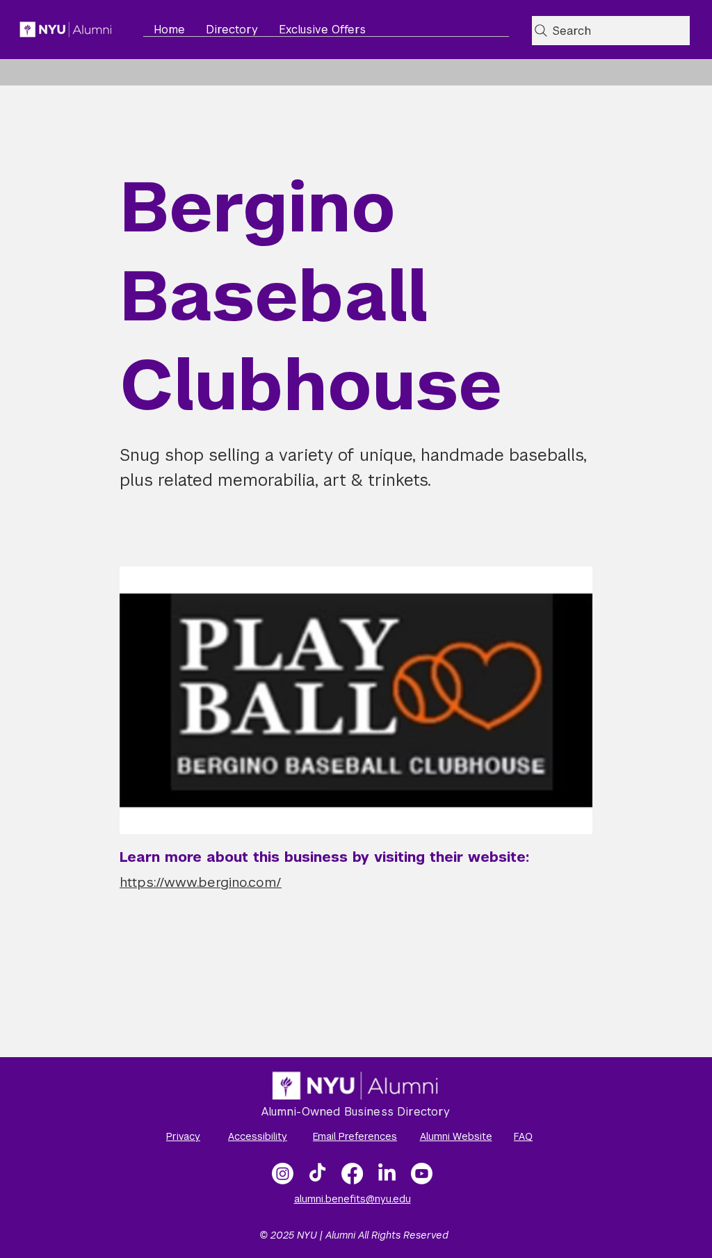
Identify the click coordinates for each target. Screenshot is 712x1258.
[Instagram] (282, 1173)
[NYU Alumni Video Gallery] (421, 1173)
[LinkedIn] (387, 1173)
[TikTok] (317, 1173)
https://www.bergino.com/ (201, 882)
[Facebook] (352, 1173)
